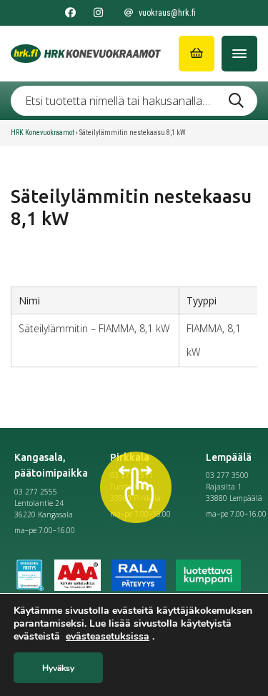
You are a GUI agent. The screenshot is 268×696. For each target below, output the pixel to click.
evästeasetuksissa (107, 636)
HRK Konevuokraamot (42, 132)
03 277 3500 (227, 475)
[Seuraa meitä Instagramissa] (98, 12)
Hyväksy (58, 668)
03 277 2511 (131, 475)
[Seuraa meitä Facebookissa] (70, 12)
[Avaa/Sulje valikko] (239, 53)
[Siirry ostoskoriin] (196, 53)
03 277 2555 (35, 492)
